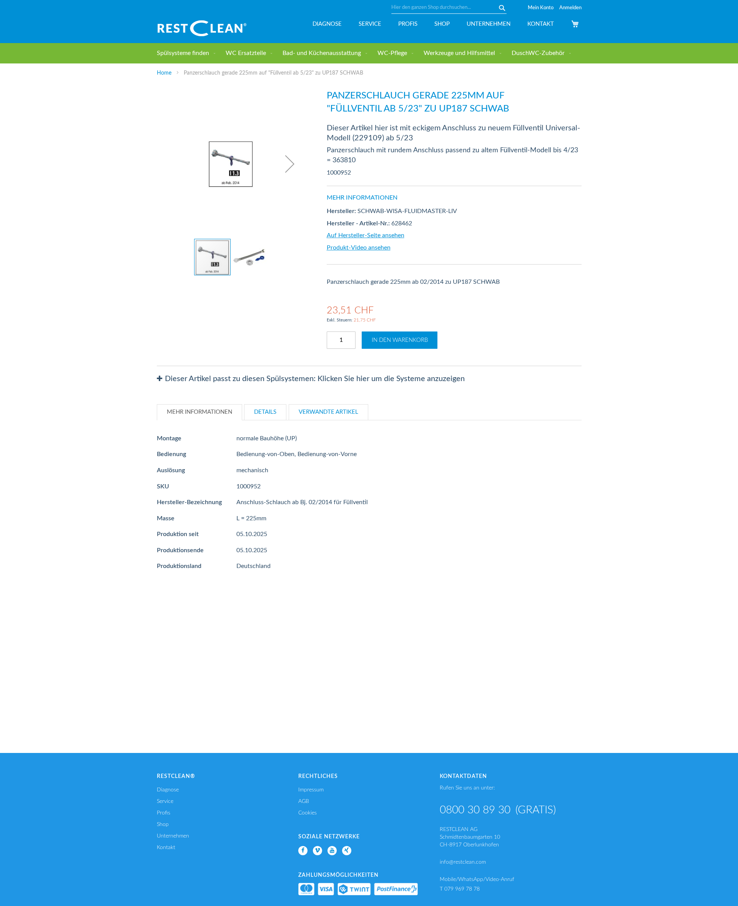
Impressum (311, 790)
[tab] (369, 379)
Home (164, 73)
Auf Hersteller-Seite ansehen (365, 235)
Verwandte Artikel (328, 412)
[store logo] (202, 28)
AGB (303, 801)
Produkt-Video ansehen (359, 248)
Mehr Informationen (199, 412)
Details (265, 412)
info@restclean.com (463, 862)
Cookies (307, 813)
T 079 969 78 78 (460, 889)
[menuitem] (184, 53)
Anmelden (570, 7)
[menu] (369, 53)
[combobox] (449, 8)
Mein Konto (541, 7)
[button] (289, 163)
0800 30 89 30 (475, 809)
